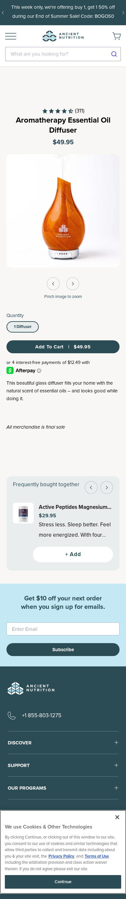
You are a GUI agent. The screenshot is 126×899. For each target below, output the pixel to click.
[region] (63, 852)
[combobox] (63, 54)
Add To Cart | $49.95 (62, 346)
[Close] (117, 817)
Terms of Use (97, 856)
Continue (63, 882)
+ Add (73, 554)
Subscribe (63, 649)
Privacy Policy (61, 856)
